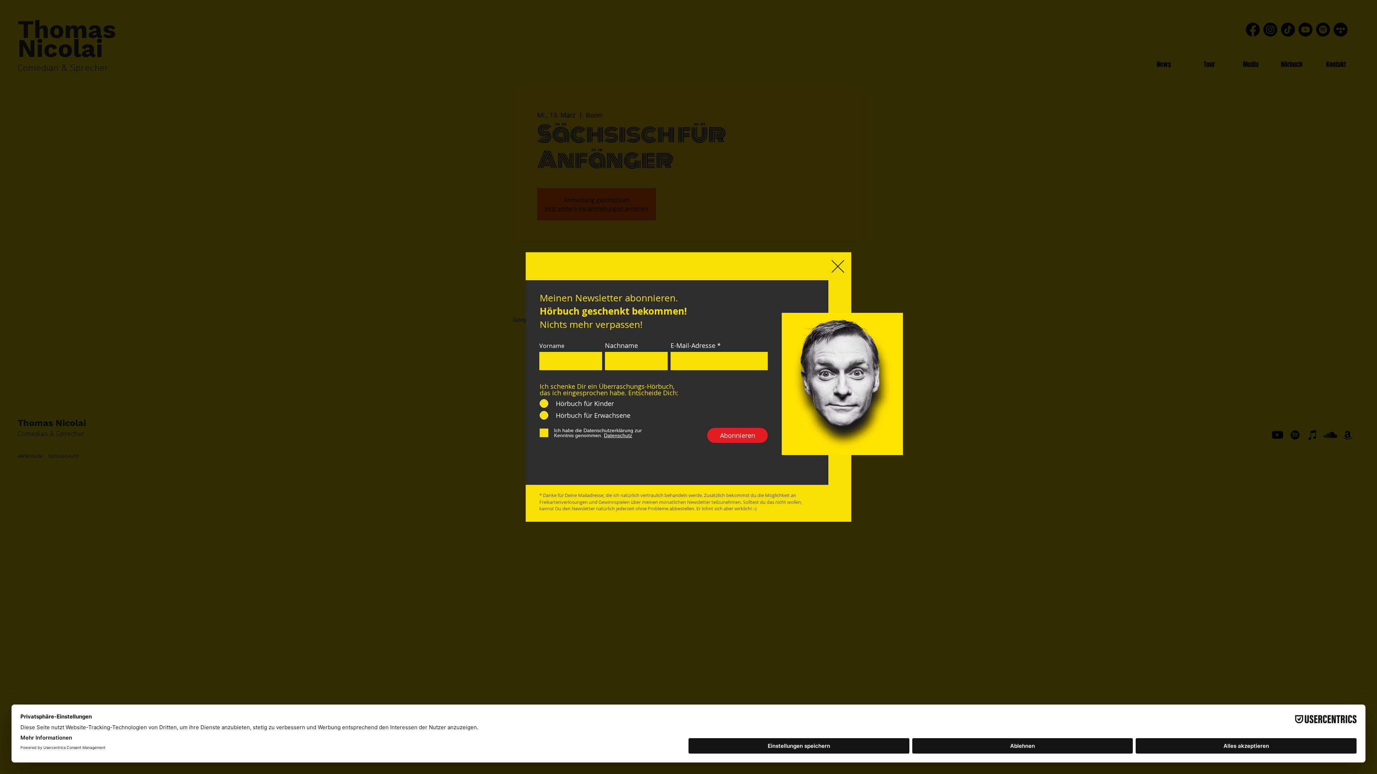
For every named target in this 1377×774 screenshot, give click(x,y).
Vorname (551, 346)
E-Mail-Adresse (693, 345)
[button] (838, 266)
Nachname (621, 345)
